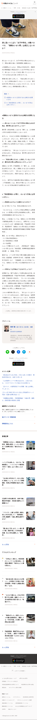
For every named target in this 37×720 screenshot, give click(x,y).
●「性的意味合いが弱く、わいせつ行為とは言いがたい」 (20, 104)
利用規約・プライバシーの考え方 (10, 681)
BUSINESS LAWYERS (28, 697)
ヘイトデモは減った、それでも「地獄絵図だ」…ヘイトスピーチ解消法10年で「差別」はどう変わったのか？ (13, 465)
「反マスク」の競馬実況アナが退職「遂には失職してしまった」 (18, 387)
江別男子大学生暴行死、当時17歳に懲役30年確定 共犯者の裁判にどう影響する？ (13, 501)
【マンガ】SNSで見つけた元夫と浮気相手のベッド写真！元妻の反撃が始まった (18, 393)
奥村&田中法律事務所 (16, 331)
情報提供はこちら (7, 423)
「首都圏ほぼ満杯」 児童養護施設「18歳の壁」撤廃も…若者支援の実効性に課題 (18, 399)
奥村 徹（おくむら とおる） (21, 328)
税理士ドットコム (6, 697)
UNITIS (3, 709)
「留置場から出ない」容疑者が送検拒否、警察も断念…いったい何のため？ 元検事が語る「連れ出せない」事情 (13, 445)
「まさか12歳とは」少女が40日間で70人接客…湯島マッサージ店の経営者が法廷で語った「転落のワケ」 (14, 598)
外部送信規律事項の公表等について (10, 684)
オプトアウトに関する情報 (15, 687)
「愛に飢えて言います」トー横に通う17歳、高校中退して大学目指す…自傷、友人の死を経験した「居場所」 (13, 531)
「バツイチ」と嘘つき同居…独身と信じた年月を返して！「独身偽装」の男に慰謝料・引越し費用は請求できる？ (13, 515)
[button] (29, 352)
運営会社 (4, 687)
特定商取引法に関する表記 (27, 684)
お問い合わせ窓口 (23, 678)
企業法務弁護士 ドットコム (21, 703)
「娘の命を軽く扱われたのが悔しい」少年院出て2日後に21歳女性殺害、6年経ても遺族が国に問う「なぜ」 (15, 582)
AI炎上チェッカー (12, 709)
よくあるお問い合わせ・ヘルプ (9, 678)
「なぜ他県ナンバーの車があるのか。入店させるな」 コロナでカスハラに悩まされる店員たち (17, 382)
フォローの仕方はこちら (18, 13)
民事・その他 (17, 8)
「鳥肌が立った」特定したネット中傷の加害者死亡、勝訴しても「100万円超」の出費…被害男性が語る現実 (14, 618)
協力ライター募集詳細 (9, 417)
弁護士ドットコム (7, 8)
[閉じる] (35, 12)
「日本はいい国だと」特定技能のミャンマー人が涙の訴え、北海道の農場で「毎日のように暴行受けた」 (14, 562)
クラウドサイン (16, 697)
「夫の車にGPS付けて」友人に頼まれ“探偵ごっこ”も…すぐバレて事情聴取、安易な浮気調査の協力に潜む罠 (13, 481)
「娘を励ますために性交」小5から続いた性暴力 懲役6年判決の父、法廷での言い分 (18, 376)
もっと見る (5, 544)
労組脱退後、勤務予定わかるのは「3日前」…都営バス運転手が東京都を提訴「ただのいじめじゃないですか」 (15, 634)
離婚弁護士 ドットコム (7, 706)
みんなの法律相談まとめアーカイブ (23, 706)
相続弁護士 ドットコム (7, 703)
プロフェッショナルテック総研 (24, 700)
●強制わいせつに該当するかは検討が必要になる (20, 98)
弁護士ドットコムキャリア (8, 700)
